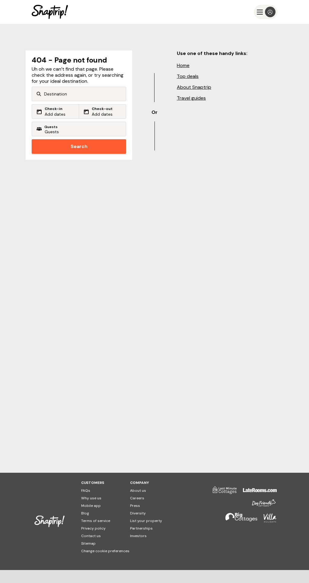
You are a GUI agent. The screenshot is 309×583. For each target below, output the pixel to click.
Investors (138, 535)
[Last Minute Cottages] (222, 492)
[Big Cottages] (238, 521)
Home (183, 65)
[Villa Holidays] (267, 521)
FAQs (85, 490)
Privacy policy (93, 528)
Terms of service (95, 520)
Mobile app (91, 505)
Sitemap (88, 543)
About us (138, 490)
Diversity (138, 513)
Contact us (91, 535)
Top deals (188, 76)
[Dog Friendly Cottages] (261, 505)
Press (135, 505)
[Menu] (265, 12)
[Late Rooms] (257, 492)
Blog (85, 513)
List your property (146, 520)
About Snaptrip (194, 87)
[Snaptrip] (50, 12)
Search (79, 146)
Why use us (91, 498)
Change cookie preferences (105, 551)
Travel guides (191, 98)
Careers (137, 498)
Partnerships (141, 528)
